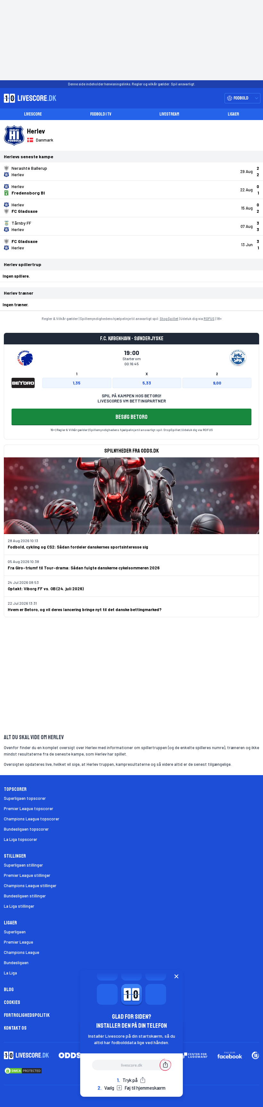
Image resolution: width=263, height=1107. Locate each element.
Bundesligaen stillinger (25, 895)
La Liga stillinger (19, 906)
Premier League (18, 942)
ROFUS (209, 318)
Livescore (33, 114)
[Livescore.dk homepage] (28, 98)
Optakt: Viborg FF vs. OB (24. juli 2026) (46, 588)
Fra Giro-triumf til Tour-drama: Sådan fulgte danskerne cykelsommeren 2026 (84, 567)
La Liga (10, 972)
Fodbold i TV (100, 114)
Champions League (21, 952)
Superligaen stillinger (23, 865)
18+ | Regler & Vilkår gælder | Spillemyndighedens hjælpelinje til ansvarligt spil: (107, 430)
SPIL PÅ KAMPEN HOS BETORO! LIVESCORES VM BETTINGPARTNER (132, 398)
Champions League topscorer (31, 818)
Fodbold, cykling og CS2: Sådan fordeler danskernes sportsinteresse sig (78, 546)
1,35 (77, 382)
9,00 (217, 382)
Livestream (169, 114)
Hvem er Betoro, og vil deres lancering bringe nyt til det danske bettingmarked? (85, 609)
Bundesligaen (16, 962)
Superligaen (15, 931)
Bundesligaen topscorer (26, 829)
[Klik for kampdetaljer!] (131, 171)
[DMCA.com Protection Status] (23, 1071)
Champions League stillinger (30, 885)
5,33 (146, 382)
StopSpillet (169, 318)
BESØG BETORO (131, 416)
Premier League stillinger (27, 875)
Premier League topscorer (28, 808)
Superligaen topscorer (25, 798)
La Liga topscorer (20, 839)
